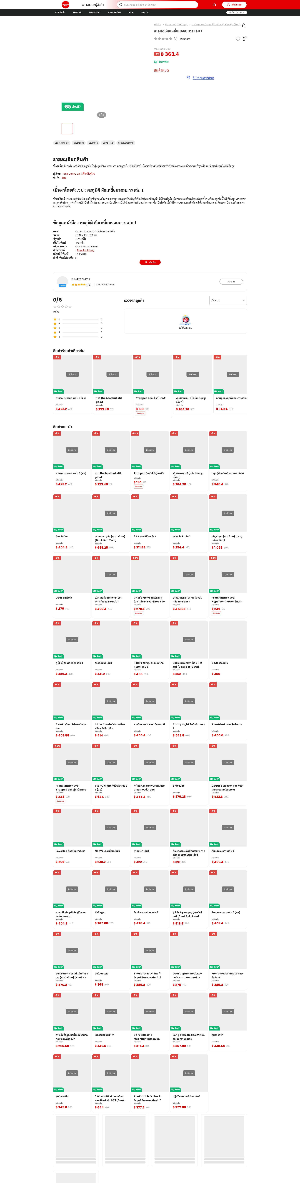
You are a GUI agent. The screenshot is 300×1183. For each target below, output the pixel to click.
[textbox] (150, 246)
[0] (214, 5)
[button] (236, 12)
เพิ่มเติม (152, 262)
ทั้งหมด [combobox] (215, 300)
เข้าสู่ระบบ (237, 4)
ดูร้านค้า (231, 281)
